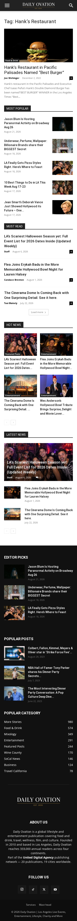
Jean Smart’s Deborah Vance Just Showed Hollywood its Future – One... (23, 206)
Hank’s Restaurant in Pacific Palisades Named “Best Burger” (34, 70)
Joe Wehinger (11, 77)
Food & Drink (11, 60)
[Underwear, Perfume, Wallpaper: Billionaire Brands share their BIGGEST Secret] (62, 146)
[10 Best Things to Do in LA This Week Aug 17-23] (62, 187)
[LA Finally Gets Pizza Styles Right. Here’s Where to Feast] (62, 168)
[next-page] (13, 422)
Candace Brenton (14, 279)
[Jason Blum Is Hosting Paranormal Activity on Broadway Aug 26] (62, 124)
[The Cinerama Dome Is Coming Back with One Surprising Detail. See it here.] (20, 386)
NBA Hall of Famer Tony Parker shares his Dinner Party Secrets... (49, 672)
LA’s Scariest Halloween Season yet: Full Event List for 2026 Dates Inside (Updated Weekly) (37, 241)
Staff (7, 251)
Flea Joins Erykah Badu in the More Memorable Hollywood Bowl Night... (56, 364)
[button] (7, 5)
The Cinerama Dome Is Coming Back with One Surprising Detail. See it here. (49, 514)
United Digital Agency (38, 857)
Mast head (45, 904)
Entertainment (48, 354)
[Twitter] (44, 890)
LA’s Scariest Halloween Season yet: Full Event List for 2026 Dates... (20, 364)
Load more (37, 312)
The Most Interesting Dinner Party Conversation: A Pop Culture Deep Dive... (47, 692)
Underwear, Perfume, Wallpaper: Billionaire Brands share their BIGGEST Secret (25, 145)
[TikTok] (33, 890)
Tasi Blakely (10, 303)
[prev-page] (6, 422)
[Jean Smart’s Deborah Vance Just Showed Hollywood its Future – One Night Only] (62, 207)
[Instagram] (22, 889)
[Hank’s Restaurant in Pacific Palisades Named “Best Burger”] (38, 45)
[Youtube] (55, 890)
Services (31, 904)
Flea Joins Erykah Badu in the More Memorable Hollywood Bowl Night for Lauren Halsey (33, 269)
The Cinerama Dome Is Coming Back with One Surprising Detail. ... (19, 405)
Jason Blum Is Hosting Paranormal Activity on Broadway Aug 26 (26, 123)
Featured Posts (12, 354)
